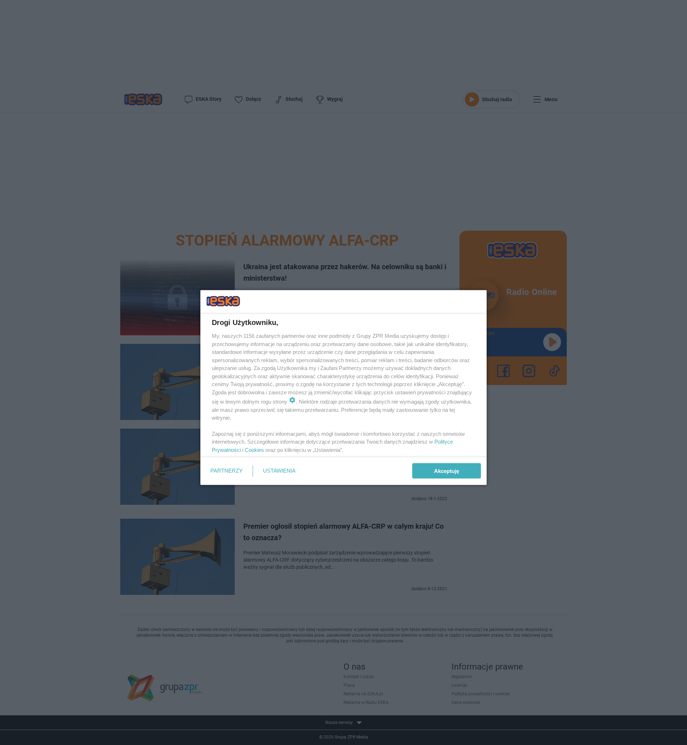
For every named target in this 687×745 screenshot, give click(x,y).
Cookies (254, 449)
